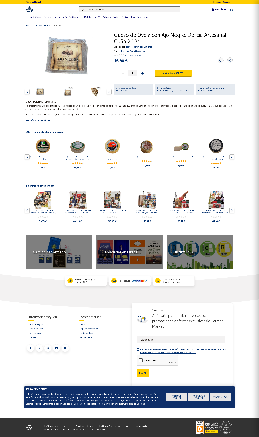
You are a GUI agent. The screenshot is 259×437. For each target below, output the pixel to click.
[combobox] (129, 9)
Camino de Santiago (121, 17)
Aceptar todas (221, 397)
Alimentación (43, 25)
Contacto (33, 337)
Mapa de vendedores (88, 328)
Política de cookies (52, 426)
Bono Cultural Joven (140, 17)
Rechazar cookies (177, 397)
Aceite (80, 17)
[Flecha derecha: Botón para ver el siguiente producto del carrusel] (109, 91)
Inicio (29, 25)
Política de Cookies (135, 403)
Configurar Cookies (199, 397)
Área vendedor (85, 337)
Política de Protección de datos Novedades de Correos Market (168, 352)
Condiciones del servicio (86, 426)
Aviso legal (68, 426)
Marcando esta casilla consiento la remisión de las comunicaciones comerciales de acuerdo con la (183, 351)
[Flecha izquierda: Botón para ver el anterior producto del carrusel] (27, 91)
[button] (142, 73)
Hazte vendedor (86, 333)
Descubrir (83, 324)
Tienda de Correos (34, 17)
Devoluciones (35, 333)
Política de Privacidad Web (110, 426)
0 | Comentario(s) (133, 55)
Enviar (143, 373)
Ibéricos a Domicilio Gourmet (139, 47)
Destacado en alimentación (55, 17)
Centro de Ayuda (123, 90)
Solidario (107, 17)
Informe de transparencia (136, 426)
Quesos (57, 25)
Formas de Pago (36, 328)
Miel (86, 17)
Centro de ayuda (36, 324)
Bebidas (72, 17)
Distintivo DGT (95, 17)
